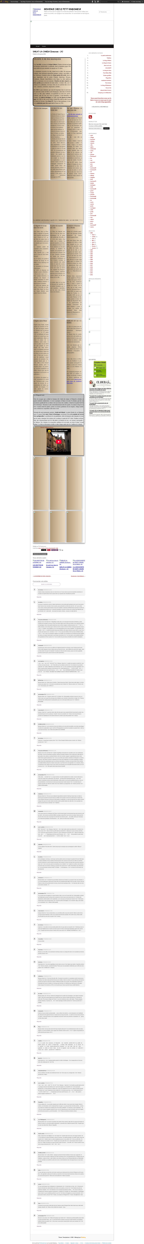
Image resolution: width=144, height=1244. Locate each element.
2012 (91, 275)
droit (91, 179)
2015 (91, 269)
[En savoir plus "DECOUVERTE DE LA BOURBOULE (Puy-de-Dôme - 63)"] (95, 304)
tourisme (92, 139)
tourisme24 (93, 168)
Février (94, 246)
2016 (91, 267)
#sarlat (43, 548)
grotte (91, 211)
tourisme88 (93, 198)
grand (91, 190)
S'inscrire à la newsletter (40, 554)
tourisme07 (93, 225)
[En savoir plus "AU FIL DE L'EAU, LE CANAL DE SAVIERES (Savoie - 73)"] (95, 330)
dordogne (92, 185)
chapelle (92, 177)
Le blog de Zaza (107, 70)
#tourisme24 (52, 548)
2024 (91, 252)
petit (91, 166)
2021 (91, 257)
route (91, 187)
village (92, 137)
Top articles (61, 1243)
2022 (91, 255)
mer (91, 160)
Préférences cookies (106, 1243)
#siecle (47, 548)
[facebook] (92, 2)
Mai (93, 240)
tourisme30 (93, 215)
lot (91, 171)
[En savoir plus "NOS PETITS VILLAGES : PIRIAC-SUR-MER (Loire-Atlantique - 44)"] (95, 355)
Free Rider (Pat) (107, 73)
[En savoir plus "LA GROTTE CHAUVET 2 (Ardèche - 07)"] (95, 291)
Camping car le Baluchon (104, 92)
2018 (91, 263)
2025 (91, 250)
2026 (91, 233)
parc (91, 164)
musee (92, 192)
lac (91, 158)
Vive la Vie (108, 88)
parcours (92, 162)
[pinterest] (98, 2)
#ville (57, 548)
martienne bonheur (106, 80)
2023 (91, 254)
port (91, 213)
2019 (91, 261)
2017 (91, 265)
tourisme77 (93, 156)
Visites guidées (107, 75)
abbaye (92, 175)
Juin (93, 238)
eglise (91, 147)
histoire (92, 173)
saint (91, 135)
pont (91, 223)
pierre (91, 221)
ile (91, 200)
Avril (93, 242)
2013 (91, 273)
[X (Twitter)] (95, 2)
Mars (93, 244)
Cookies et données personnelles (92, 1243)
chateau (92, 141)
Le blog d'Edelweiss (106, 85)
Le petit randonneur (106, 55)
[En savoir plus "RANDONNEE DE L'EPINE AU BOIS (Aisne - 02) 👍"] (95, 343)
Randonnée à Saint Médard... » (78, 576)
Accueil (37, 46)
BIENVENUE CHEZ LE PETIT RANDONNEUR (62, 9)
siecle (91, 150)
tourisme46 (93, 189)
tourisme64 (93, 196)
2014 (91, 271)
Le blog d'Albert (107, 60)
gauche (92, 154)
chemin (92, 143)
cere (91, 217)
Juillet (93, 236)
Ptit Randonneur (43, 1243)
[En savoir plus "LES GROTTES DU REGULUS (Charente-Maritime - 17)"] (95, 317)
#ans (39, 548)
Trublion (109, 58)
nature (92, 219)
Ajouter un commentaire (46, 584)
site (91, 152)
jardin (91, 206)
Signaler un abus (75, 1243)
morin (91, 202)
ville (91, 145)
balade (92, 183)
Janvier (94, 248)
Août (93, 234)
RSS (90, 117)
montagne (93, 208)
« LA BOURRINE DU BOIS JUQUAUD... (42, 576)
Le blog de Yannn (106, 63)
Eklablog (83, 1237)
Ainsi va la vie (107, 65)
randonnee (93, 149)
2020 (91, 259)
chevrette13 (108, 68)
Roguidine (108, 78)
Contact (44, 46)
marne (92, 227)
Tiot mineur (108, 83)
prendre (92, 194)
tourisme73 (93, 170)
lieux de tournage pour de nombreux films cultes (74, 381)
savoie (92, 204)
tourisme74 (93, 181)
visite (91, 210)
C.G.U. (81, 1243)
